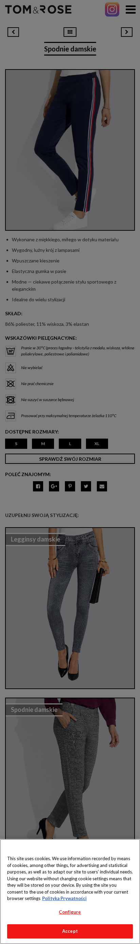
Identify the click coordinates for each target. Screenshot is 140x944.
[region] (70, 891)
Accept (70, 931)
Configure (70, 912)
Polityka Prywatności (64, 898)
